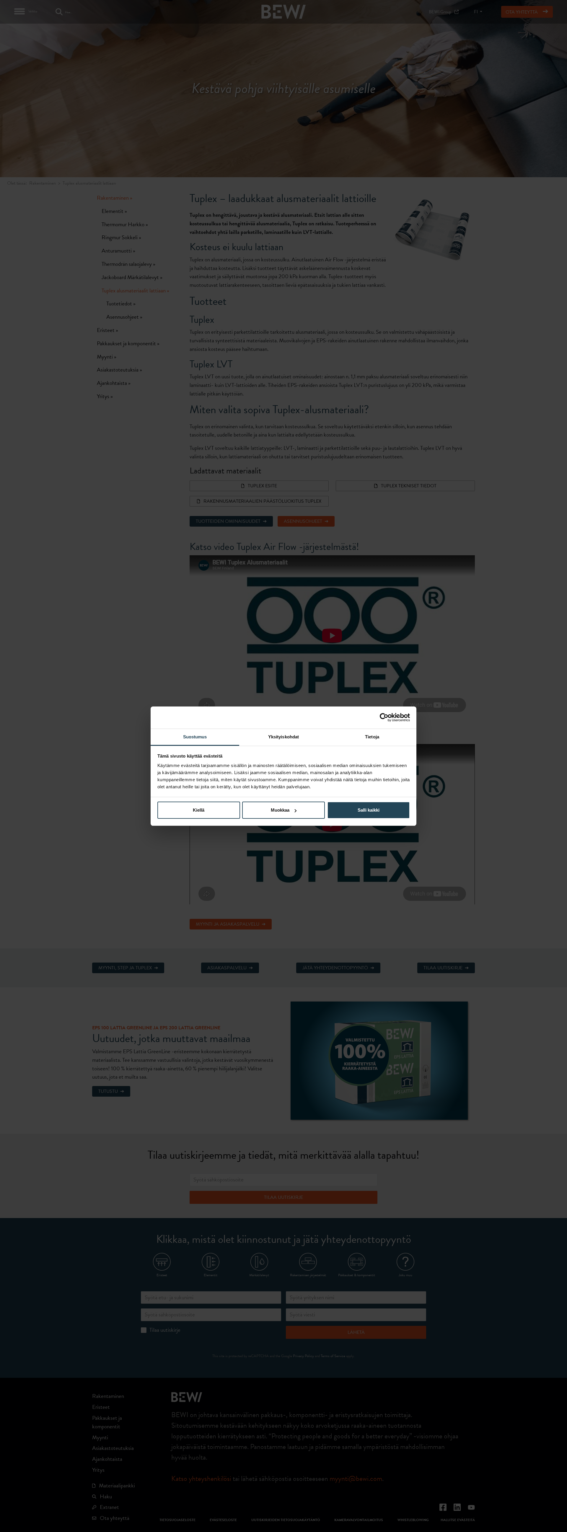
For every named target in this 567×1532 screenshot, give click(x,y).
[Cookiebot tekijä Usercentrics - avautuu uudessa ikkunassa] (384, 717)
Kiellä (198, 810)
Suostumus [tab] (195, 736)
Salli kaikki (368, 810)
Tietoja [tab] (372, 736)
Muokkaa (280, 810)
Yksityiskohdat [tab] (283, 736)
